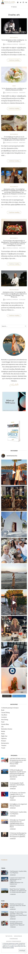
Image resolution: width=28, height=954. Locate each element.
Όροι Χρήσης (18, 936)
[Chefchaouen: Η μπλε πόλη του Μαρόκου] (4, 813)
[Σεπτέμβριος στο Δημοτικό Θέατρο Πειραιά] (4, 805)
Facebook (4, 860)
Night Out (4, 736)
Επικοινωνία (14, 938)
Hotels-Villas (5, 724)
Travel (3, 748)
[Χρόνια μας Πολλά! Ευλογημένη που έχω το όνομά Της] (14, 524)
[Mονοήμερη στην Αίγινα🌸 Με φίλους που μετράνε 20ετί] (14, 550)
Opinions (4, 738)
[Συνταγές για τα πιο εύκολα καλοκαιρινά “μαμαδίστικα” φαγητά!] (4, 923)
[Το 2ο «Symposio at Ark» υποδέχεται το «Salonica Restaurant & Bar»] (14, 82)
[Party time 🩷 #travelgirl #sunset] (14, 576)
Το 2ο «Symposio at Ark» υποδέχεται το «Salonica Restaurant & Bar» (14, 89)
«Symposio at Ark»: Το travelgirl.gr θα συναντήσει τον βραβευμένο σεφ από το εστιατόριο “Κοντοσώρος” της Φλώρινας (14, 294)
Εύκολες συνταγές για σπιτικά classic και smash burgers (18, 905)
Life (2, 727)
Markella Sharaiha (11, 44)
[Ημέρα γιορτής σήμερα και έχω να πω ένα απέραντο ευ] (14, 654)
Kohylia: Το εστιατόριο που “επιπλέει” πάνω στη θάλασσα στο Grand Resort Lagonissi (18, 914)
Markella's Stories (6, 729)
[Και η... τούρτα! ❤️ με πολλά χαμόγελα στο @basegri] (14, 628)
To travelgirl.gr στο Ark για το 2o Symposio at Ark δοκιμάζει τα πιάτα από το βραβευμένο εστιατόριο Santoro (14, 138)
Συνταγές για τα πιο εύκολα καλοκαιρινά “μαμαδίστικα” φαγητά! (17, 923)
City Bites (4, 715)
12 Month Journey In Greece (10, 708)
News (14, 86)
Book (2, 710)
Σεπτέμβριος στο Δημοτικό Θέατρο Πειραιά (18, 805)
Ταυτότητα (8, 936)
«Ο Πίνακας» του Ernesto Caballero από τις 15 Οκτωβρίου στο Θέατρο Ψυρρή (18, 795)
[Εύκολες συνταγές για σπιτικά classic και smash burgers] (4, 905)
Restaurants (14, 37)
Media (3, 731)
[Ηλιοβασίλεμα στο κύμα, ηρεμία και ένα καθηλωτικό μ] (14, 472)
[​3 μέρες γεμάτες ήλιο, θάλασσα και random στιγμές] (14, 680)
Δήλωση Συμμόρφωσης (13, 941)
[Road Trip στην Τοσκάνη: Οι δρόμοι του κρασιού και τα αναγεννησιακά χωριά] (4, 890)
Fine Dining (4, 719)
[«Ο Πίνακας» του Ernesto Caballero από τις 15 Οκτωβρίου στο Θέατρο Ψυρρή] (4, 794)
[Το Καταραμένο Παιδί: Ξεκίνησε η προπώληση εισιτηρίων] (4, 784)
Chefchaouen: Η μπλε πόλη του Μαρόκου (18, 813)
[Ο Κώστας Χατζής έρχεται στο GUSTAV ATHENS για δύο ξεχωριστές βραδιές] (4, 834)
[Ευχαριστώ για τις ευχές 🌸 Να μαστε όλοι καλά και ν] (14, 498)
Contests (4, 717)
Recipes (3, 741)
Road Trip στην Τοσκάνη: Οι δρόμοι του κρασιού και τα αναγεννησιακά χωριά (18, 890)
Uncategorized (14, 289)
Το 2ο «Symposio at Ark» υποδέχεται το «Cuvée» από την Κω (14, 40)
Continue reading (15, 60)
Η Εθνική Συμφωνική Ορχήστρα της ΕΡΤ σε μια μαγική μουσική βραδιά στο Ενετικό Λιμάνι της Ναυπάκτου (18, 773)
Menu (15, 7)
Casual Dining (5, 712)
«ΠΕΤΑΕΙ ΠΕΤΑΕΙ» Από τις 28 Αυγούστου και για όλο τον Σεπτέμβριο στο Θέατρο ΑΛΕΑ (18, 761)
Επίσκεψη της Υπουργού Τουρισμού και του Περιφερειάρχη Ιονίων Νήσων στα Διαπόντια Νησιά (17, 823)
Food (2, 722)
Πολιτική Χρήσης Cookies (8, 947)
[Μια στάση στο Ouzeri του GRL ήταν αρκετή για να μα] (14, 602)
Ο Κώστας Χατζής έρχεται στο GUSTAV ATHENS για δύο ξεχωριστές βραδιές (18, 834)
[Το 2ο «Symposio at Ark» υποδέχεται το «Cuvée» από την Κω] (14, 33)
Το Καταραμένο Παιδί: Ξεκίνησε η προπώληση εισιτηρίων (17, 784)
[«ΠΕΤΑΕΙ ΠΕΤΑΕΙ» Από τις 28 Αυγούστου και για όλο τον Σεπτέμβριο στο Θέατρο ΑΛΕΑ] (4, 760)
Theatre (3, 745)
